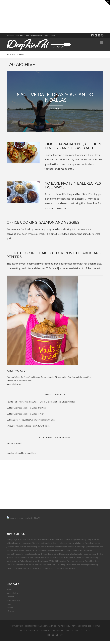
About (9, 589)
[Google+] (99, 35)
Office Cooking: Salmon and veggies (43, 222)
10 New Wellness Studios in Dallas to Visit (25, 414)
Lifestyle (10, 611)
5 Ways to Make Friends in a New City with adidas (29, 426)
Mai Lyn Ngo (17, 371)
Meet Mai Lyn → (14, 384)
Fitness (10, 607)
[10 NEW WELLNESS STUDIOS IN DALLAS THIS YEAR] (0, 16)
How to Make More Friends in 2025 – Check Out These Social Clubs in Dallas (41, 401)
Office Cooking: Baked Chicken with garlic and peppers (54, 255)
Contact (10, 596)
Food (9, 604)
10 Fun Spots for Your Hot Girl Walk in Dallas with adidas (31, 420)
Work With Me (13, 600)
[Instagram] (102, 35)
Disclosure (95, 626)
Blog (13, 54)
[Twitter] (96, 35)
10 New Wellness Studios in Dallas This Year (26, 408)
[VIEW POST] (23, 152)
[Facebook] (92, 35)
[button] (101, 42)
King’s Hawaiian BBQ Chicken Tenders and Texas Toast (73, 146)
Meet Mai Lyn (12, 593)
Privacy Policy (64, 626)
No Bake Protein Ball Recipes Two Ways (73, 185)
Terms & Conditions (80, 626)
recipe (21, 54)
